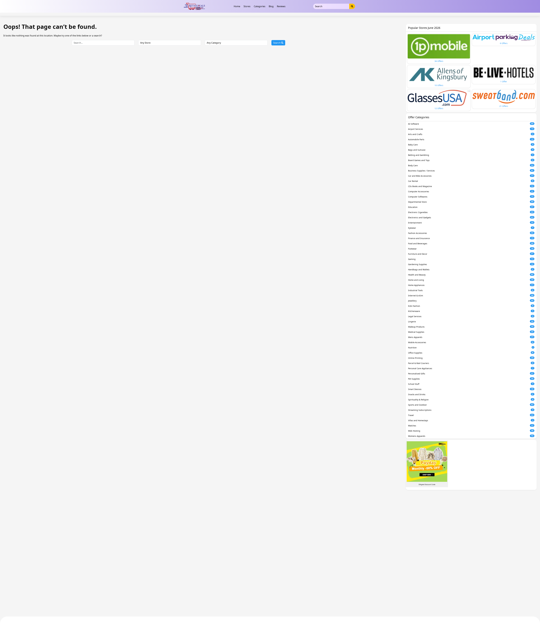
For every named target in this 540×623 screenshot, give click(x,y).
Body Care (470, 165)
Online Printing (470, 358)
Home (237, 6)
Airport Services (470, 129)
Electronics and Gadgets (470, 217)
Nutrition (470, 347)
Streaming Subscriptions (470, 410)
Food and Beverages (470, 243)
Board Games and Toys (470, 160)
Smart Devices (470, 389)
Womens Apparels (470, 436)
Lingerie (470, 321)
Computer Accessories (470, 191)
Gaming (470, 259)
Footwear (470, 248)
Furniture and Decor (470, 254)
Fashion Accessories (470, 233)
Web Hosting (470, 430)
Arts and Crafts (470, 134)
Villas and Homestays (470, 420)
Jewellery (470, 300)
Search (277, 42)
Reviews (281, 6)
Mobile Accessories (470, 342)
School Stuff (470, 384)
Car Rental (470, 181)
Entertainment (470, 222)
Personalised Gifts (470, 373)
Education (470, 207)
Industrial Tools (470, 290)
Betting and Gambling (470, 155)
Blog (271, 6)
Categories (259, 6)
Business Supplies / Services (470, 170)
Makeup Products (470, 326)
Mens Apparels (470, 337)
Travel (470, 415)
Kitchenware (470, 311)
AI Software (470, 123)
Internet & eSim (470, 295)
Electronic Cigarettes (470, 212)
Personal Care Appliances (470, 368)
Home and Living (470, 280)
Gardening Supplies (470, 264)
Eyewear (470, 228)
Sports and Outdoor (470, 404)
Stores (247, 6)
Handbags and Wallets (470, 269)
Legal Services (470, 316)
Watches (470, 425)
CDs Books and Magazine (470, 186)
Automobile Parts (470, 139)
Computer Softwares (470, 196)
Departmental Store (470, 202)
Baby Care (470, 144)
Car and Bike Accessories (470, 176)
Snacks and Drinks (470, 394)
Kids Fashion (470, 306)
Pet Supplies (470, 378)
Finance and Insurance (470, 238)
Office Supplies (470, 352)
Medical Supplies (470, 332)
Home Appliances (470, 285)
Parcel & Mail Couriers (470, 363)
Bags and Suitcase (470, 150)
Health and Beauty (470, 274)
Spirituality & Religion (470, 399)
